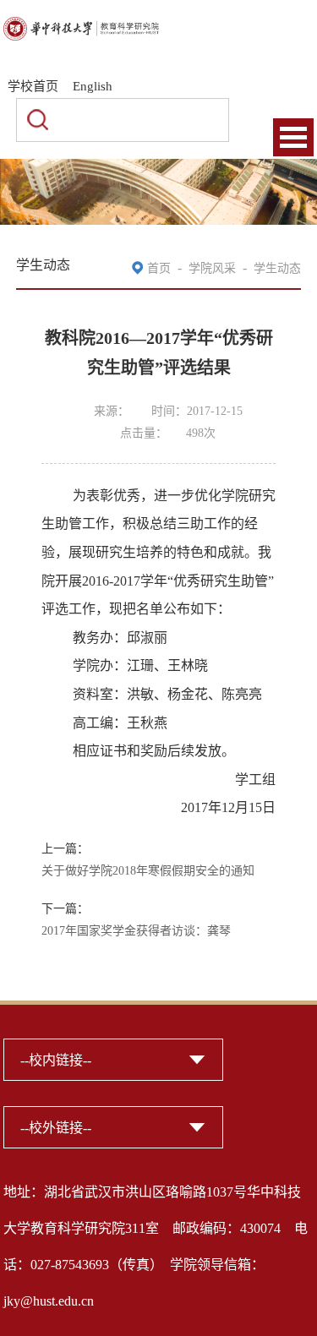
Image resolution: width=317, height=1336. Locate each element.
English (92, 86)
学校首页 (33, 86)
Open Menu (293, 137)
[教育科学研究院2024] (81, 27)
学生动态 (277, 268)
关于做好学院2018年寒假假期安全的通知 (147, 870)
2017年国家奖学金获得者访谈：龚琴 (136, 930)
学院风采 (212, 268)
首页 (159, 268)
